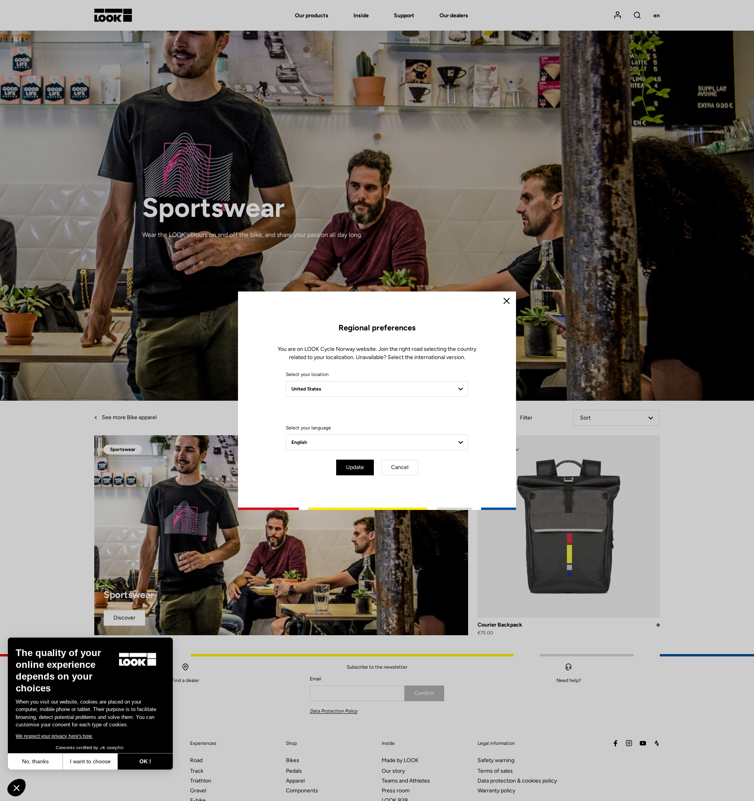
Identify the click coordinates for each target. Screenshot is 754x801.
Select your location (307, 374)
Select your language (308, 428)
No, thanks (35, 761)
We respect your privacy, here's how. (54, 736)
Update (355, 467)
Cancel (399, 467)
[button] (16, 787)
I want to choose (90, 761)
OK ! (145, 761)
